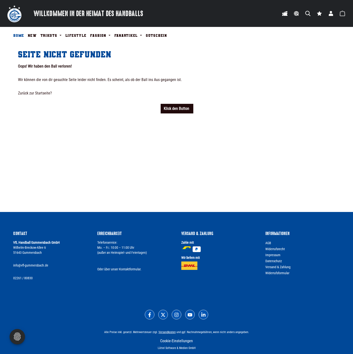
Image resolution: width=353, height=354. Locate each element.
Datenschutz (273, 261)
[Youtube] (190, 314)
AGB (268, 243)
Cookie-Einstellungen (176, 341)
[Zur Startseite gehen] (14, 13)
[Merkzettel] (319, 13)
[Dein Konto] (331, 13)
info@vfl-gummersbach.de (30, 265)
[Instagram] (176, 314)
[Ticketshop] (285, 13)
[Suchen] (308, 13)
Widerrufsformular (277, 273)
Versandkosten (167, 332)
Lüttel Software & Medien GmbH (176, 348)
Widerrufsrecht (275, 249)
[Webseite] (296, 13)
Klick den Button (177, 108)
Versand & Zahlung (278, 267)
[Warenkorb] (342, 13)
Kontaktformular (129, 269)
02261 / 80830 (23, 278)
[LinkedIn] (203, 314)
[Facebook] (149, 314)
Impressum (272, 255)
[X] (163, 314)
